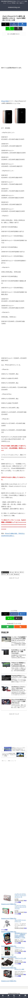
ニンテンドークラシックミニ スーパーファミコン (20, 907)
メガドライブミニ (20, 947)
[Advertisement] (14, 50)
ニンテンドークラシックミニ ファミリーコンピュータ (20, 895)
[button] (18, 28)
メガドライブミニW (20, 958)
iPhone (4, 574)
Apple (12, 572)
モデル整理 (10, 574)
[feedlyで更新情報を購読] (7, 626)
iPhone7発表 (4, 101)
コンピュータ (6, 572)
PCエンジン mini (19, 969)
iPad (22, 572)
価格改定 (17, 574)
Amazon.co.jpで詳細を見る (8, 904)
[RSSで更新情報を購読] (20, 626)
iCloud (17, 572)
